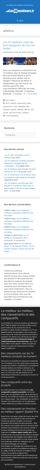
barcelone (22, 103)
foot (27, 106)
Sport (12, 100)
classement (8, 106)
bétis (29, 103)
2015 (7, 103)
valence (25, 113)
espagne (21, 106)
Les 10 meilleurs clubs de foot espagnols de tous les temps (19, 45)
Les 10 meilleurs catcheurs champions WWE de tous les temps (18, 213)
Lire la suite (32, 94)
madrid (13, 109)
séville (5, 113)
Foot (7, 100)
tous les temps (15, 113)
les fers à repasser (22, 330)
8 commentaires (12, 116)
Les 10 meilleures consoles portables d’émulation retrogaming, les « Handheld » (19, 163)
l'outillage (16, 446)
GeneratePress (20, 467)
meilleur (20, 109)
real (32, 109)
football (6, 109)
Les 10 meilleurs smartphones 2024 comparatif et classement (16, 237)
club (15, 106)
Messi (27, 109)
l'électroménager (10, 444)
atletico (13, 103)
